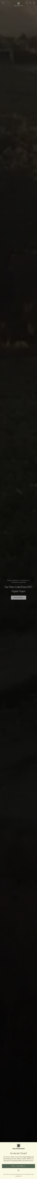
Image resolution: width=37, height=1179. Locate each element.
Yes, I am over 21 (18, 1166)
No (18, 1170)
